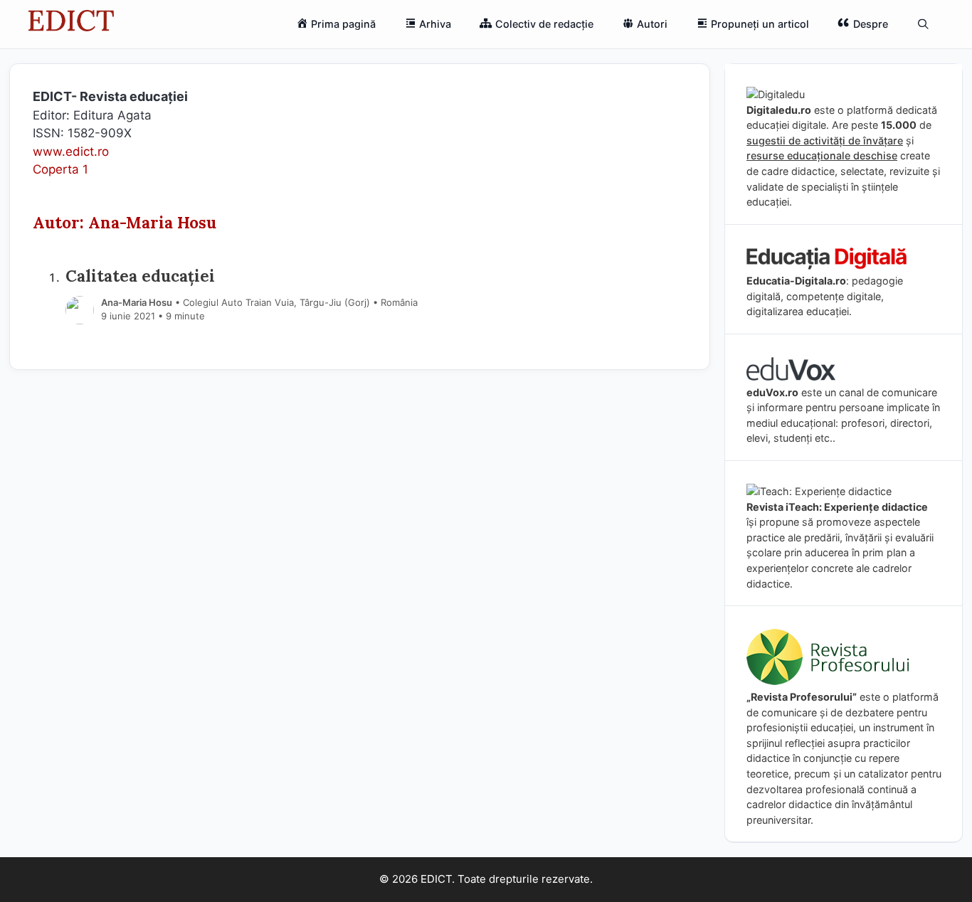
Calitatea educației (140, 275)
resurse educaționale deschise (821, 155)
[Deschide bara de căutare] (923, 24)
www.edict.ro (71, 151)
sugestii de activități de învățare (824, 140)
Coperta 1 (60, 169)
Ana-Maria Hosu (136, 302)
